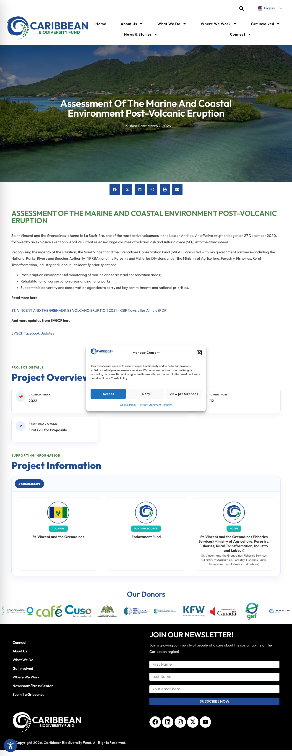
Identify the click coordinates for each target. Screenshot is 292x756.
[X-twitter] (192, 722)
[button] (199, 352)
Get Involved (262, 23)
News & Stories (138, 34)
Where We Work (216, 23)
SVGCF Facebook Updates (32, 333)
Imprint (167, 404)
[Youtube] (205, 722)
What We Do (168, 23)
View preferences (183, 394)
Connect (237, 34)
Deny (146, 394)
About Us (129, 23)
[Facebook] (155, 722)
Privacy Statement (150, 404)
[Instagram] (180, 722)
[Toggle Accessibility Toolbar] (10, 745)
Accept (108, 394)
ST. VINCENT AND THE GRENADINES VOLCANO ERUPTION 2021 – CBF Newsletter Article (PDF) (89, 310)
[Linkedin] (167, 722)
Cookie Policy (128, 404)
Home (100, 23)
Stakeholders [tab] (29, 484)
